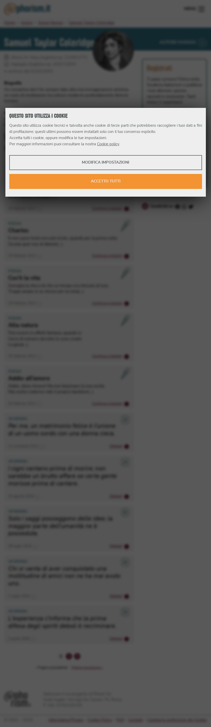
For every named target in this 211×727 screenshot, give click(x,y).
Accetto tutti (105, 181)
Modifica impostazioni (105, 162)
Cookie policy (108, 144)
